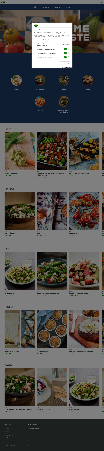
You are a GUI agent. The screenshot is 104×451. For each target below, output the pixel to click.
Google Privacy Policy (38, 36)
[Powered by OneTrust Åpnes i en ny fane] (66, 67)
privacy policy (57, 36)
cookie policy (49, 36)
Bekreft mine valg (64, 63)
